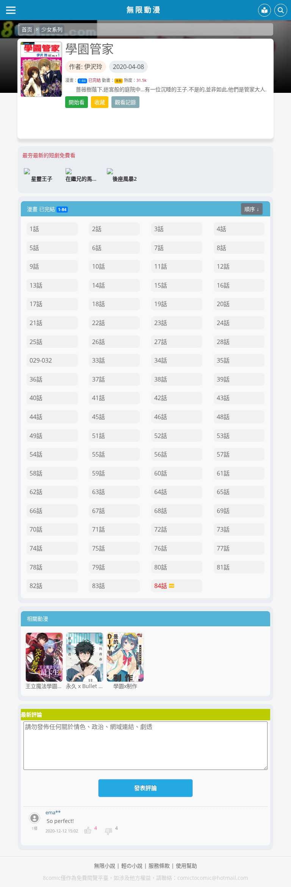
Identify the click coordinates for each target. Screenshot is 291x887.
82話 (36, 586)
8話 (221, 248)
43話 (223, 398)
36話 (36, 379)
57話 (223, 454)
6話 (97, 248)
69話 (223, 511)
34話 (160, 360)
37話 (98, 379)
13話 (36, 285)
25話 (36, 342)
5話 (34, 248)
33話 (98, 360)
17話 (36, 304)
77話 (223, 548)
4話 (221, 229)
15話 (160, 285)
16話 (223, 285)
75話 (98, 548)
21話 (36, 323)
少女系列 (52, 29)
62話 (36, 492)
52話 (160, 436)
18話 (98, 304)
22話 (98, 323)
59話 (98, 473)
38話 (160, 379)
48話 (223, 417)
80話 (160, 567)
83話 (98, 586)
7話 (159, 248)
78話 (36, 567)
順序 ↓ (251, 209)
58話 (36, 473)
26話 (98, 342)
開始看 (76, 102)
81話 (223, 567)
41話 (98, 398)
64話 (160, 492)
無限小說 (104, 865)
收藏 (99, 102)
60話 (160, 473)
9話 (34, 266)
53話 (223, 436)
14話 (98, 285)
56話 (160, 454)
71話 (98, 529)
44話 (36, 417)
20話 (223, 304)
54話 (36, 454)
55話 (98, 454)
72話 (160, 529)
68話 (160, 511)
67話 (98, 511)
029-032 (41, 360)
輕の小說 (131, 865)
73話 (223, 529)
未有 (119, 80)
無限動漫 (144, 10)
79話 (98, 567)
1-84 (82, 80)
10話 (98, 266)
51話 (98, 436)
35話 (223, 360)
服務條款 (159, 865)
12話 (223, 266)
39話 (223, 379)
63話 (98, 492)
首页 (27, 29)
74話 (36, 548)
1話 (34, 229)
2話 (97, 229)
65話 (223, 492)
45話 (98, 417)
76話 (160, 548)
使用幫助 (186, 865)
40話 (36, 398)
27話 (160, 342)
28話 (223, 342)
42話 (160, 398)
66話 (36, 511)
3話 (159, 229)
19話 (160, 304)
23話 (160, 323)
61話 (223, 473)
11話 (160, 266)
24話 (223, 323)
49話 (36, 436)
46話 (160, 417)
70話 (36, 529)
